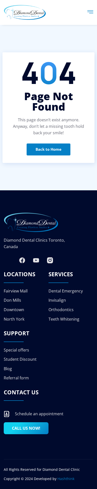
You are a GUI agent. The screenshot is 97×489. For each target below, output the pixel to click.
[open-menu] (90, 12)
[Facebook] (22, 260)
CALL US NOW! (26, 428)
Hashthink (65, 478)
